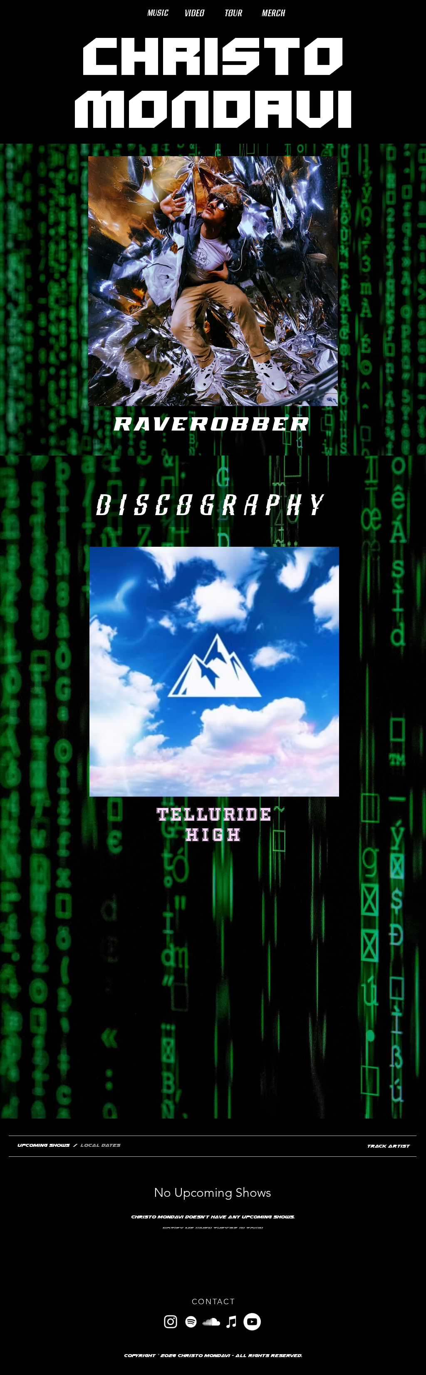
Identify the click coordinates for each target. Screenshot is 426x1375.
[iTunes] (231, 1321)
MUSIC (157, 12)
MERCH (273, 12)
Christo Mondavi (213, 80)
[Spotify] (191, 1321)
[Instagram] (170, 1321)
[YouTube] (252, 1321)
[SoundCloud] (211, 1321)
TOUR (233, 12)
